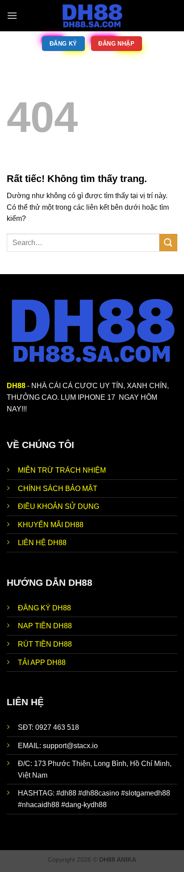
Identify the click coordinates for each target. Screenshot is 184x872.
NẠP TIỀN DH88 (45, 626)
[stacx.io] (92, 15)
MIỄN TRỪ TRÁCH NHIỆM (62, 470)
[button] (12, 15)
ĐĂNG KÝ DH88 (44, 608)
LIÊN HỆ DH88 (42, 542)
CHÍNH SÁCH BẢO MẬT (57, 488)
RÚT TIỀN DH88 (45, 644)
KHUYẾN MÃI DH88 (51, 525)
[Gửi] (168, 242)
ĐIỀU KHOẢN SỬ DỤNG (58, 506)
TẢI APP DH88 (42, 662)
